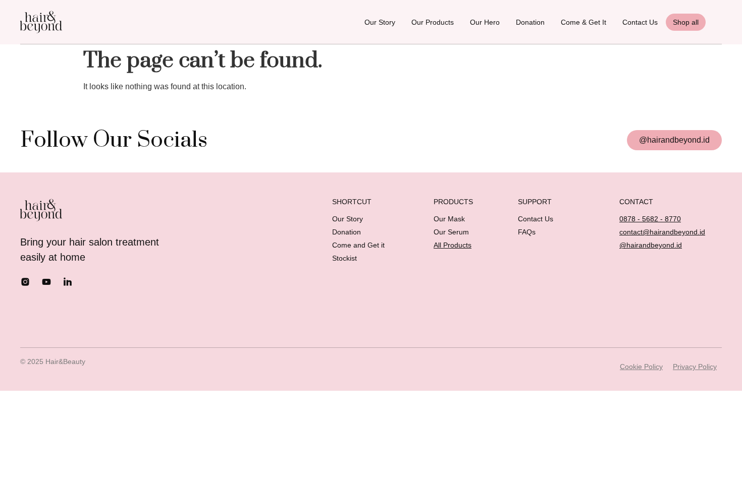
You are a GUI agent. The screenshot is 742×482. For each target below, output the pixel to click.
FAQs (527, 232)
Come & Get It (583, 22)
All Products (452, 245)
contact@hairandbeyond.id (662, 232)
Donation (530, 22)
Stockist (344, 258)
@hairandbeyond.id (650, 245)
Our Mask (449, 219)
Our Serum (451, 232)
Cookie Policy (641, 367)
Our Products (432, 22)
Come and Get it (358, 245)
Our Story (379, 22)
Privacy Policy (695, 367)
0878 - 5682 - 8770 (650, 219)
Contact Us (640, 22)
